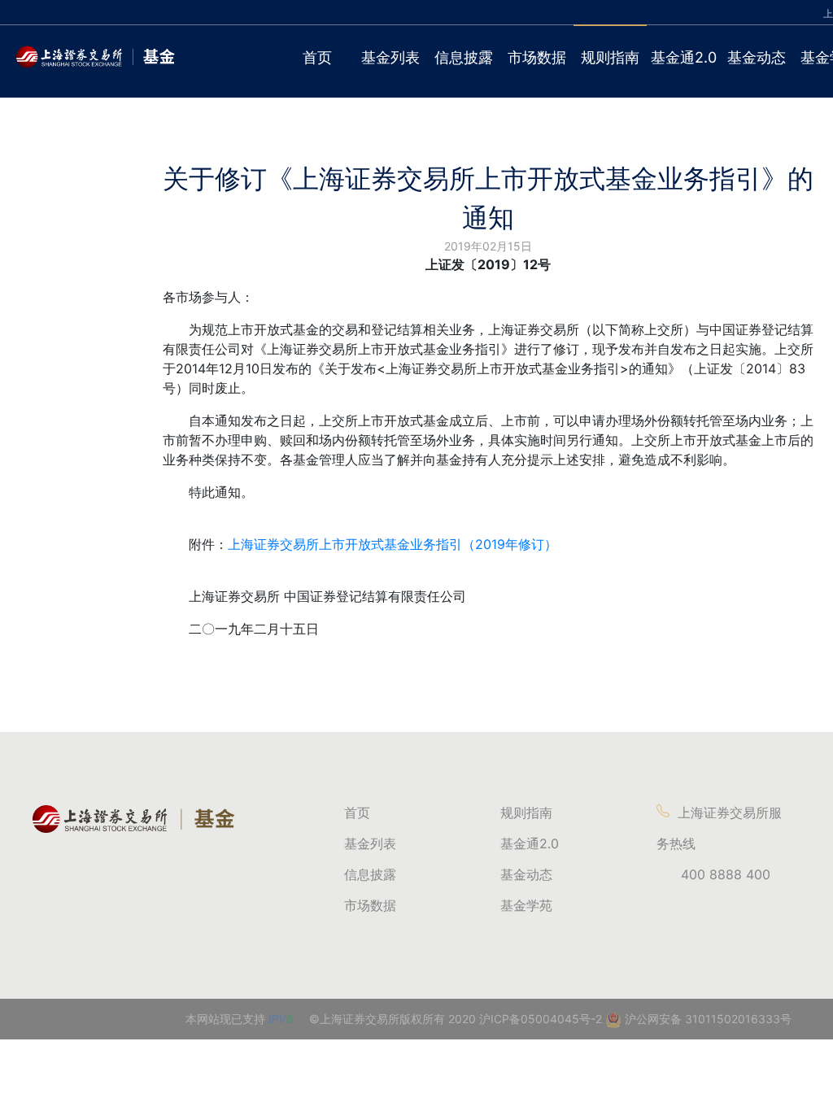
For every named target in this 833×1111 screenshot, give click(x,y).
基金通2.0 (684, 57)
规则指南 (610, 57)
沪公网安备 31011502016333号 (706, 1019)
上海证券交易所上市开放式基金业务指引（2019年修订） (392, 544)
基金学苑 (526, 905)
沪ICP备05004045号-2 (540, 1019)
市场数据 (537, 57)
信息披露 (463, 57)
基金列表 (390, 57)
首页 (317, 57)
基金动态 (756, 57)
